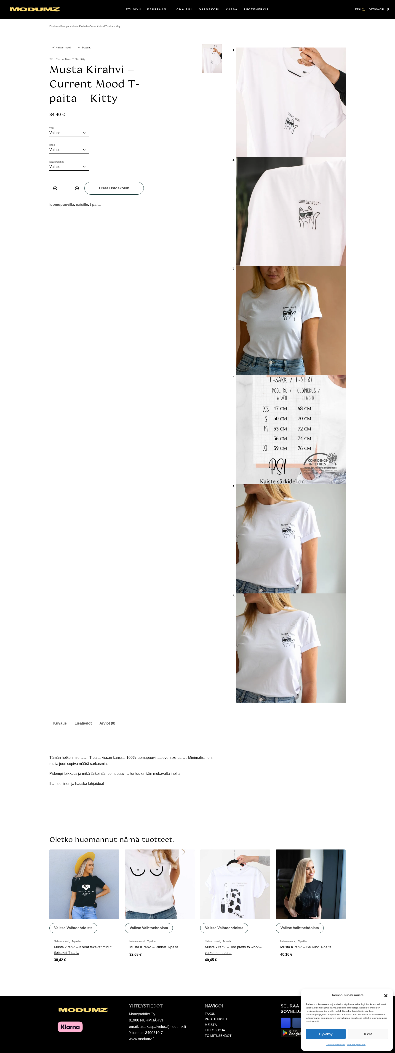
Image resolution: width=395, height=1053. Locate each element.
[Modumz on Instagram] (286, 1023)
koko (52, 145)
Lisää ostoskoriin (114, 188)
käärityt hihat (56, 162)
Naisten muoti (63, 47)
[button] (386, 995)
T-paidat (86, 47)
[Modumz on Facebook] (297, 1023)
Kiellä (368, 1034)
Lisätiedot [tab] (83, 723)
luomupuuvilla (61, 204)
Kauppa (64, 26)
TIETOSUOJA (215, 1030)
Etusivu (53, 26)
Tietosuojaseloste (335, 1044)
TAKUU (210, 1014)
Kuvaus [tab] (60, 723)
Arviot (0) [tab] (107, 723)
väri (51, 128)
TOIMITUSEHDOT (218, 1035)
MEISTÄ (211, 1025)
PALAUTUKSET (216, 1019)
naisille (82, 204)
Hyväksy (326, 1034)
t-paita (95, 204)
